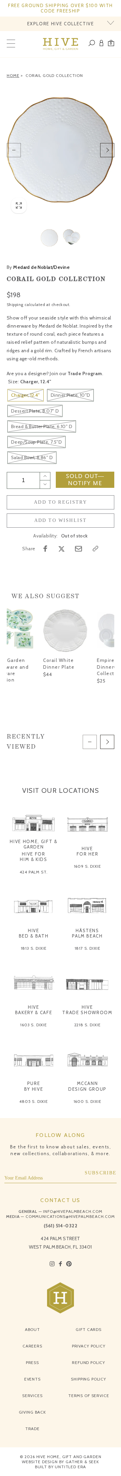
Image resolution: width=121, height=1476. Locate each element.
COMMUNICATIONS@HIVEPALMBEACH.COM (70, 1216)
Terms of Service (88, 1395)
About (32, 1329)
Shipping (15, 304)
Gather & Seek (82, 1461)
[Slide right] (107, 150)
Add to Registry (60, 502)
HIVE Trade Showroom (87, 1009)
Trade (32, 1428)
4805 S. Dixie (33, 1101)
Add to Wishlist (60, 520)
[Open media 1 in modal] (60, 150)
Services (32, 1395)
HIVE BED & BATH (34, 933)
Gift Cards (88, 1329)
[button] (111, 44)
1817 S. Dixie (87, 948)
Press (32, 1362)
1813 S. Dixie (34, 948)
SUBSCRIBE (101, 1172)
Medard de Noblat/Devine (38, 267)
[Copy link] (95, 548)
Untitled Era (70, 1466)
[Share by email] (78, 549)
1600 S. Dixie (88, 1101)
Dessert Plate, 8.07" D (35, 411)
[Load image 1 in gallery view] (49, 238)
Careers (32, 1345)
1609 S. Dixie (87, 866)
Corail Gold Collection (54, 75)
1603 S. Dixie (33, 1024)
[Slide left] (14, 150)
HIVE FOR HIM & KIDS (33, 856)
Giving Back (32, 1412)
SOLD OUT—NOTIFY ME (85, 480)
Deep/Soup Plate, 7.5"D (36, 442)
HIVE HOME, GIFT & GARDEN (33, 844)
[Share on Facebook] (45, 548)
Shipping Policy (88, 1379)
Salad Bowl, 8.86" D (32, 457)
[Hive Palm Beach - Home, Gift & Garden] (60, 44)
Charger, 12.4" (25, 395)
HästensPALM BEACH (87, 933)
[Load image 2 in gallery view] (71, 238)
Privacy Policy (89, 1345)
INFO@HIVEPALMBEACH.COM (72, 1211)
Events (32, 1379)
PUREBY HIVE (33, 1086)
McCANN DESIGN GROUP (87, 1086)
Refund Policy (88, 1362)
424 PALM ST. (33, 871)
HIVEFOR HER (87, 851)
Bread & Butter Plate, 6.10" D (41, 426)
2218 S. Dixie (87, 1024)
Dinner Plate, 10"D (70, 395)
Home (13, 75)
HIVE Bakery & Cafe (33, 1009)
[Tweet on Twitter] (61, 548)
